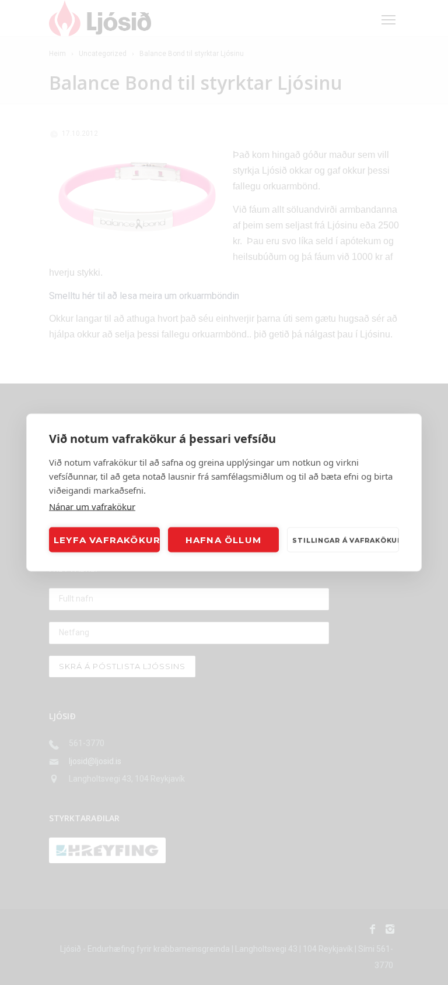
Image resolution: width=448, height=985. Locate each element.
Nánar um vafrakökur (92, 506)
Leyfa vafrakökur (107, 539)
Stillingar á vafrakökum (345, 540)
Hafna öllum (223, 539)
